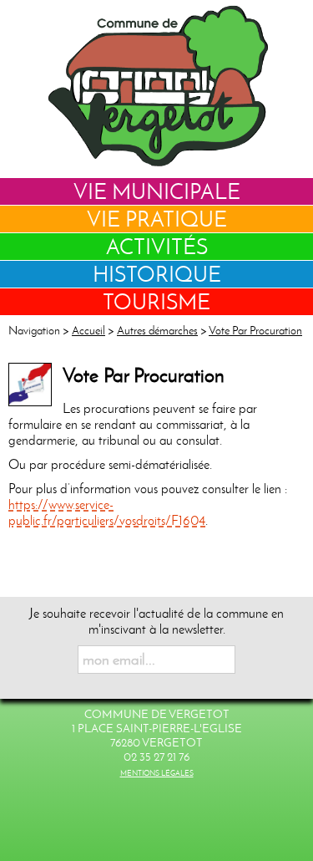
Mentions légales (157, 772)
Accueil (88, 331)
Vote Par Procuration (255, 331)
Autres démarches (157, 331)
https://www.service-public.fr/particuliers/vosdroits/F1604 (106, 512)
